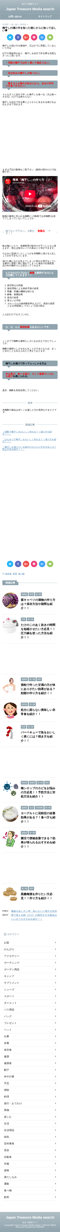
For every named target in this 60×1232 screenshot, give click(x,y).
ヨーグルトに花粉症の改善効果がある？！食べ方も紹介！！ (38, 817)
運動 (6, 1183)
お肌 (6, 942)
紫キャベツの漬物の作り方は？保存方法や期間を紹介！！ (38, 604)
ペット (8, 1029)
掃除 (6, 1090)
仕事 (6, 1036)
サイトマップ (45, 16)
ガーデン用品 (11, 969)
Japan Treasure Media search (30, 9)
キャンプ (9, 976)
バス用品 (9, 1009)
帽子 (6, 1070)
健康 (6, 1056)
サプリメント (11, 982)
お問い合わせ (15, 16)
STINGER (40, 1227)
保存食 (8, 574)
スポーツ (9, 996)
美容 (6, 1150)
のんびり (9, 949)
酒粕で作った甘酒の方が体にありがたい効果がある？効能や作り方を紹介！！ (38, 689)
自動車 (8, 1157)
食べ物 (21, 574)
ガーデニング (11, 962)
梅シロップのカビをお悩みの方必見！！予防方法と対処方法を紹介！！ (38, 792)
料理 (15, 574)
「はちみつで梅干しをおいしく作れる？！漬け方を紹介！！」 (29, 440)
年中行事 (9, 1076)
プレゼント (10, 1023)
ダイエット (10, 1003)
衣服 (6, 1163)
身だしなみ (10, 1177)
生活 (6, 1123)
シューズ (9, 989)
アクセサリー (11, 956)
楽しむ (8, 1116)
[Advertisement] (30, 138)
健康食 (8, 1063)
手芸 (6, 1083)
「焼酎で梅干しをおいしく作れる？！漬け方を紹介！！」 (27, 432)
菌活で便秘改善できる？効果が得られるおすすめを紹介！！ (38, 842)
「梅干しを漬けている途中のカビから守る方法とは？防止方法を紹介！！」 (29, 448)
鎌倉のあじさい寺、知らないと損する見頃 (34, 911)
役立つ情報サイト (30, 1222)
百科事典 (9, 1143)
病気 (6, 1137)
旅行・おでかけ (13, 1103)
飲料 (6, 1197)
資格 (6, 1170)
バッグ (8, 1016)
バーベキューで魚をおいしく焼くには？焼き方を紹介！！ (38, 736)
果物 (6, 1110)
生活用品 (9, 1130)
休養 (6, 1043)
